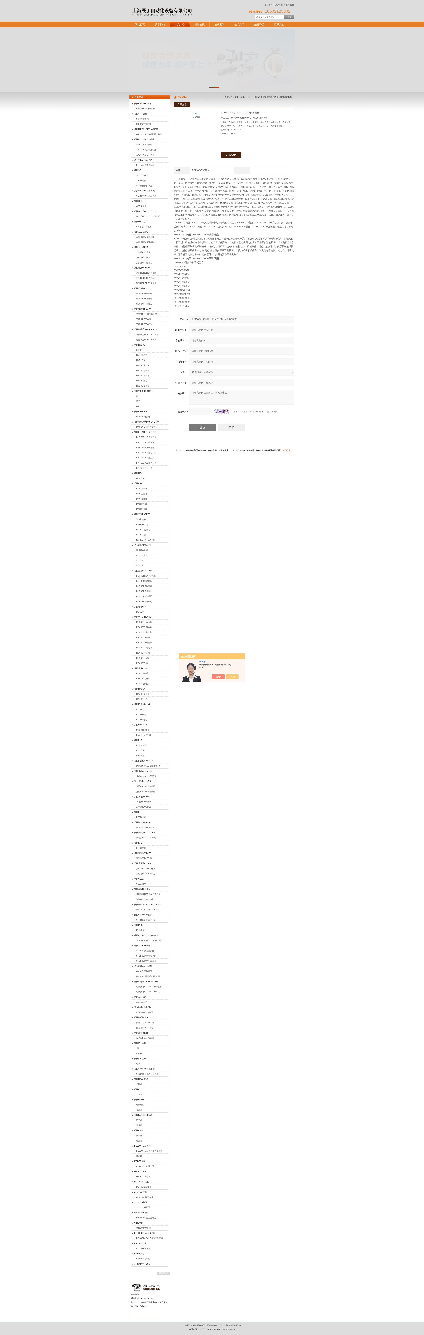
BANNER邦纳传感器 (145, 108)
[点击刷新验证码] (222, 411)
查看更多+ (163, 1273)
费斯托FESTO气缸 (144, 324)
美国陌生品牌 (140, 1058)
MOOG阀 (140, 612)
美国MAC (138, 483)
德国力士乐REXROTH (144, 617)
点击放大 (196, 117)
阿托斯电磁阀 (142, 550)
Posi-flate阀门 (142, 730)
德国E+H (138, 1089)
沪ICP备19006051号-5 (230, 1325)
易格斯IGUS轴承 (143, 802)
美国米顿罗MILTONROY (145, 832)
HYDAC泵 (140, 360)
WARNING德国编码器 (146, 1218)
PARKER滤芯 (142, 524)
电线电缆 (140, 1105)
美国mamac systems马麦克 (146, 935)
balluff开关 (141, 714)
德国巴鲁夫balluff (142, 704)
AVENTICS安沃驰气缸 (146, 150)
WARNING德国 (141, 1212)
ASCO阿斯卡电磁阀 (145, 242)
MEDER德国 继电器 (145, 1166)
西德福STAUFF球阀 (145, 1022)
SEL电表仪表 (142, 175)
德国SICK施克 (140, 114)
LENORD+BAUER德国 (144, 1233)
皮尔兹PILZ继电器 (144, 263)
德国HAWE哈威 (141, 1079)
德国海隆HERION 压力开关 (148, 894)
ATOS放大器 (141, 555)
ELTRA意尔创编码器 (145, 165)
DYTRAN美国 (140, 1171)
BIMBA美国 (139, 1254)
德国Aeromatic (140, 997)
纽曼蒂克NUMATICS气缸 (147, 334)
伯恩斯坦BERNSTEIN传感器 (149, 987)
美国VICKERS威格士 (143, 391)
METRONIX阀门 (143, 1187)
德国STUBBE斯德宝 (143, 945)
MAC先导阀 (141, 504)
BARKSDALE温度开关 (146, 458)
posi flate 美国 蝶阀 (144, 1197)
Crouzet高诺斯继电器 (145, 920)
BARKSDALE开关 (144, 468)
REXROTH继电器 (144, 627)
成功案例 (219, 24)
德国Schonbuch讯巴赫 (144, 1069)
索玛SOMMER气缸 (144, 858)
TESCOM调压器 (143, 1207)
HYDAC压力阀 (142, 365)
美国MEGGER (140, 411)
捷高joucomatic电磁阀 (146, 776)
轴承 (138, 1064)
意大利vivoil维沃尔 (142, 1007)
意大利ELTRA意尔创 (143, 160)
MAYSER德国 (140, 1243)
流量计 (139, 1094)
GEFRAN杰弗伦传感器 (146, 196)
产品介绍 (182, 104)
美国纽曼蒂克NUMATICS (145, 329)
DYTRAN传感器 (143, 1176)
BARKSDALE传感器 (145, 447)
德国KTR (138, 812)
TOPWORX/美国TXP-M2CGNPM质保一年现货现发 (206, 450)
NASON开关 (141, 699)
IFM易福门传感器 (144, 227)
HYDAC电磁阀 (142, 370)
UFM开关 (140, 478)
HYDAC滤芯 (141, 381)
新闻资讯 (200, 24)
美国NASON (139, 689)
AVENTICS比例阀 (144, 144)
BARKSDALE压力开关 (146, 463)
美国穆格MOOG (141, 607)
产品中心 (180, 24)
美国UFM (138, 473)
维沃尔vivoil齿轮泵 (144, 1012)
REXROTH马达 (143, 658)
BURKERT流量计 (144, 591)
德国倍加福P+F (141, 288)
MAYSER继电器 (143, 1248)
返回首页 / (269, 5)
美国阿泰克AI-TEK (142, 822)
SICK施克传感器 (143, 124)
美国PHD (138, 740)
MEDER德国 (140, 1161)
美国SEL (138, 170)
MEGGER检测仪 (143, 417)
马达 (138, 401)
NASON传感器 (142, 694)
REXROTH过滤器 (144, 642)
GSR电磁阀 (141, 206)
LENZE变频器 (142, 684)
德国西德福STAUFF (143, 1017)
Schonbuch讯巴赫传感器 (147, 1074)
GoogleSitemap (228, 1329)
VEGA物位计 (142, 884)
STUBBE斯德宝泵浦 (145, 951)
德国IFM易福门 (141, 221)
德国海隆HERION (142, 889)
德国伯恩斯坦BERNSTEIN (146, 981)
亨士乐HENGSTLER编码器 (148, 216)
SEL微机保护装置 (144, 186)
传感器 (139, 1110)
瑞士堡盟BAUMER (142, 781)
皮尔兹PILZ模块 (143, 252)
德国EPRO (139, 1130)
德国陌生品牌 (140, 1043)
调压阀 (139, 1156)
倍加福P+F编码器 (144, 298)
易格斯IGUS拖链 (143, 807)
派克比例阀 (141, 519)
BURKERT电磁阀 (144, 601)
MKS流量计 (141, 930)
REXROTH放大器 (144, 622)
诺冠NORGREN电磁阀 (146, 283)
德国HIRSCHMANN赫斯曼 (146, 129)
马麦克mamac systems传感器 (149, 940)
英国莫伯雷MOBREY (143, 863)
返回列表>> (287, 450)
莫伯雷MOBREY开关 (145, 874)
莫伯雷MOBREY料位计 (146, 868)
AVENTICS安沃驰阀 (145, 155)
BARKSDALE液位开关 (146, 453)
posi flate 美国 (140, 1192)
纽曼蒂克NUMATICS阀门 (147, 340)
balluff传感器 (142, 720)
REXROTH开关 (143, 653)
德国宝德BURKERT (143, 571)
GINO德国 (138, 1223)
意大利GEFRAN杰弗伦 (144, 191)
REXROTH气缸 (143, 637)
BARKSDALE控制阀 (145, 442)
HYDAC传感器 (142, 386)
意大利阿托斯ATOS (142, 545)
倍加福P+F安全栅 (144, 293)
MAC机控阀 (141, 494)
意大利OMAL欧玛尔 (143, 966)
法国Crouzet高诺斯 (142, 915)
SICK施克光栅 (142, 119)
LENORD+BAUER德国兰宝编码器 (149, 1239)
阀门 (138, 406)
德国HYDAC (139, 345)
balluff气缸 (141, 709)
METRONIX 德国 (141, 1182)
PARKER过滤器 (143, 530)
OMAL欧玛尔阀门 (144, 971)
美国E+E (138, 843)
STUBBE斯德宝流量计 (146, 961)
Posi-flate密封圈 (143, 735)
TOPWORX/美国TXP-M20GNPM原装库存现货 (260, 450)
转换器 (139, 1125)
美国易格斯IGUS (141, 797)
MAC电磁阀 (141, 509)
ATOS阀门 (140, 565)
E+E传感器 (141, 848)
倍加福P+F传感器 (144, 304)
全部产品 (245, 97)
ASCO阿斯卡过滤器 (145, 237)
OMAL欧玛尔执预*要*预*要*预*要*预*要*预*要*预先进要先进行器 (148, 977)
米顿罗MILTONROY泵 (146, 838)
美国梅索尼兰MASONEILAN (146, 422)
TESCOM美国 (140, 1202)
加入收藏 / (280, 5)
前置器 (139, 1135)
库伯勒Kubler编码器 (145, 1038)
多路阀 (139, 1084)
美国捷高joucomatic (143, 771)
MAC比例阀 (141, 499)
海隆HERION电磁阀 (145, 899)
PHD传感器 (141, 745)
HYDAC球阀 (141, 355)
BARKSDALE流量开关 (146, 437)
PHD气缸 (140, 755)
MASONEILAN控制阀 (145, 427)
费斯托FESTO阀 (143, 319)
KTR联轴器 (141, 817)
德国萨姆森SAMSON (143, 761)
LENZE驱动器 (142, 678)
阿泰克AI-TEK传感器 (145, 827)
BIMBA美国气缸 (143, 1259)
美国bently (139, 1099)
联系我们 (290, 5)
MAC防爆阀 (141, 488)
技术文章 (239, 24)
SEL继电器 (141, 180)
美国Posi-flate (140, 725)
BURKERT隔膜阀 (144, 581)
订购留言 (231, 155)
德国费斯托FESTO (142, 309)
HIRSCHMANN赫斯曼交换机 (149, 134)
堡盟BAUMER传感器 (145, 791)
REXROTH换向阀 (144, 632)
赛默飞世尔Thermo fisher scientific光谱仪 (147, 910)
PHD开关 (140, 750)
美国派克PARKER (142, 514)
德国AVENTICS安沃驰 (144, 139)
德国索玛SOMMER (142, 853)
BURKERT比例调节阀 (146, 576)
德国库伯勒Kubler (142, 1033)
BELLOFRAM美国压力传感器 (149, 1151)
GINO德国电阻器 (143, 1228)
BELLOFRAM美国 (142, 1146)
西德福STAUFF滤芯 (145, 1028)
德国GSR (138, 201)
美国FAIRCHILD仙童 (143, 1115)
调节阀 (139, 1120)
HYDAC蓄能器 (142, 375)
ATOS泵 (139, 560)
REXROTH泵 (142, 663)
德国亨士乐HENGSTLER (145, 211)
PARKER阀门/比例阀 (145, 540)
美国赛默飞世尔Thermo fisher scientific (147, 905)
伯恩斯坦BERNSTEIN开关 (148, 992)
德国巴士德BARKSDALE (145, 432)
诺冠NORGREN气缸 (145, 278)
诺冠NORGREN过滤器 (146, 273)
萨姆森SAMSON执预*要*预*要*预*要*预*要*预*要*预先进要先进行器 (149, 766)
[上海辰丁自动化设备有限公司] (177, 7)
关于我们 (160, 24)
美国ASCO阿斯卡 (142, 232)
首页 (236, 97)
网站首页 (140, 24)
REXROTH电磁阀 (144, 648)
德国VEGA (139, 879)
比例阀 (139, 350)
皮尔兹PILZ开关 (143, 257)
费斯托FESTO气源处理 (146, 314)
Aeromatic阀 (141, 1002)
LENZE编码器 (142, 673)
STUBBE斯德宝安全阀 (146, 956)
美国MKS (138, 925)
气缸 (138, 1048)
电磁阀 (139, 1053)
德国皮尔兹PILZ (141, 247)
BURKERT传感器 (144, 596)
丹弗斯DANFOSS (142, 1264)
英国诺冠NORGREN (143, 268)
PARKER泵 (141, 535)
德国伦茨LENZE (141, 668)
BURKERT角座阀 (144, 586)
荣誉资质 (259, 24)
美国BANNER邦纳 (142, 103)
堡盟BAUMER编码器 (145, 786)
